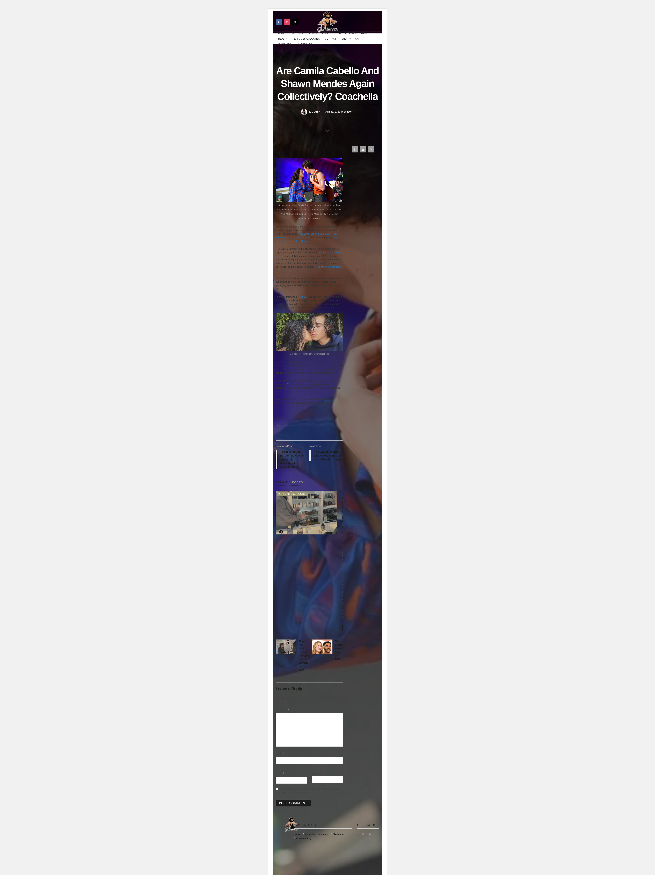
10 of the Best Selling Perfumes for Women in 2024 (304, 655)
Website (317, 773)
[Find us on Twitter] (295, 22)
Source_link (282, 425)
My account (304, 44)
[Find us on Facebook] (279, 22)
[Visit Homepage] (327, 22)
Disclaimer (338, 834)
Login (371, 21)
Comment (282, 709)
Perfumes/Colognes (306, 38)
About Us (310, 834)
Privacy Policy (303, 838)
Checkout (285, 44)
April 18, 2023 (332, 111)
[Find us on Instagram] (287, 22)
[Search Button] (378, 39)
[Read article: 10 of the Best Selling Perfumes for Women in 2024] (286, 646)
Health (282, 38)
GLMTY (316, 111)
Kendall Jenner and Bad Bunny (314, 233)
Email (280, 773)
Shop (344, 38)
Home (297, 834)
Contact (330, 38)
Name (280, 753)
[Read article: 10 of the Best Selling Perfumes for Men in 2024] (306, 512)
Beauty (348, 111)
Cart (358, 38)
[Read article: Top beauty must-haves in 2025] (322, 646)
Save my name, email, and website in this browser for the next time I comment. (310, 790)
